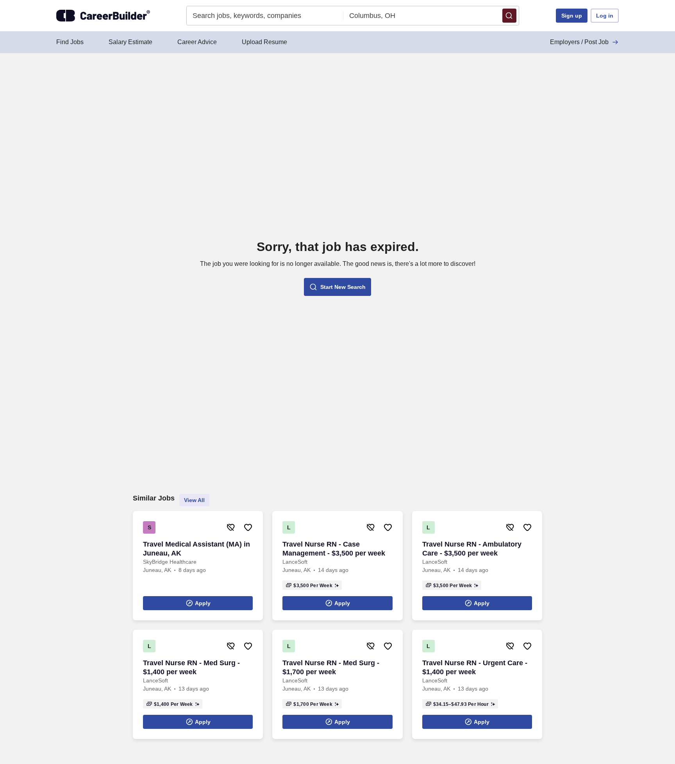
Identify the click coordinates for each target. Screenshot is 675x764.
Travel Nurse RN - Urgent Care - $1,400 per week (474, 667)
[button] (509, 16)
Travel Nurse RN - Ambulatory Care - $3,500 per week (471, 548)
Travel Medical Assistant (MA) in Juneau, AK (196, 548)
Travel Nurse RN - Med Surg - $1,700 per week (330, 667)
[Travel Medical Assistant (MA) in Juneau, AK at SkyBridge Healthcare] (198, 566)
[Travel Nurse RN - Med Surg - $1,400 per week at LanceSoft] (198, 684)
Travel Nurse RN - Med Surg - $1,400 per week (191, 667)
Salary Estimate (130, 42)
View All (194, 500)
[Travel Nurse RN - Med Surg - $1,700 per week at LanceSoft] (337, 684)
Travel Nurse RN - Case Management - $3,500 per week (333, 548)
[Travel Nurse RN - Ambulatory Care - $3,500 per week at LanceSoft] (477, 566)
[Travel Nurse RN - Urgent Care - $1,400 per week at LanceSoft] (477, 684)
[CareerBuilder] (103, 15)
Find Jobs (70, 42)
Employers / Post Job (579, 42)
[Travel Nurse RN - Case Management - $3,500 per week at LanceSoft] (337, 566)
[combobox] (265, 15)
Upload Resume (264, 42)
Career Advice (197, 42)
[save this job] (248, 527)
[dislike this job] (230, 527)
